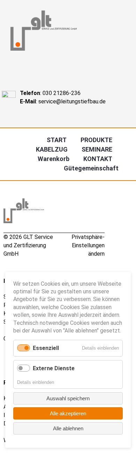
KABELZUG (52, 149)
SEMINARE (97, 149)
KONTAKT (97, 158)
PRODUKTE (96, 140)
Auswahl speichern (68, 398)
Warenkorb (53, 158)
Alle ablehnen (68, 428)
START (57, 140)
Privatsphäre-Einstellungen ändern (88, 245)
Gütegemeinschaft (91, 168)
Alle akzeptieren (68, 413)
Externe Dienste (54, 368)
